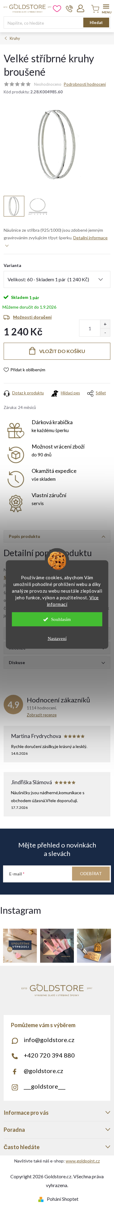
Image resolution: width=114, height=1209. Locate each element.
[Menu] (106, 8)
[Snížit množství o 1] (105, 332)
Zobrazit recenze (42, 714)
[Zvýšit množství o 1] (105, 324)
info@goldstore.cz (49, 1039)
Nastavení (57, 638)
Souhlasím (61, 619)
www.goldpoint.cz (83, 1160)
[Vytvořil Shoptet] (42, 1199)
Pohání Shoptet (62, 1199)
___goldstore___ (44, 1086)
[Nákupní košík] (94, 9)
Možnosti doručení (32, 317)
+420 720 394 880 (49, 1055)
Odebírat (91, 873)
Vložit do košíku (62, 351)
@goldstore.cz (43, 1070)
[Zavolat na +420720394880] (69, 8)
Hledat (96, 22)
